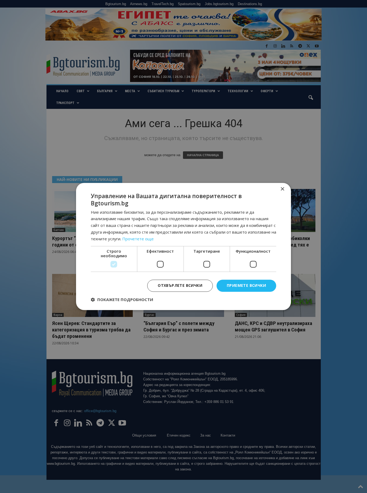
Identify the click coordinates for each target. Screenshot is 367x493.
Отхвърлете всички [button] (180, 285)
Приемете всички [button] (246, 285)
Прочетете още (138, 238)
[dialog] (183, 246)
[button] (122, 299)
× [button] (282, 189)
